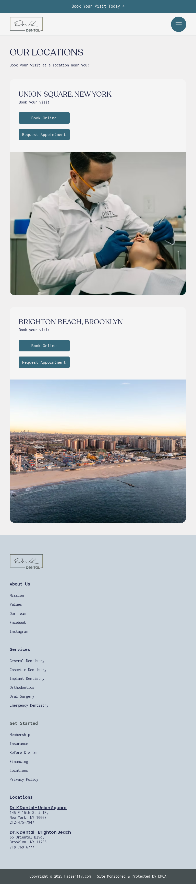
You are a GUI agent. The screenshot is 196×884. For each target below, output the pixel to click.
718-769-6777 (22, 847)
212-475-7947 (22, 822)
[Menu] (178, 24)
